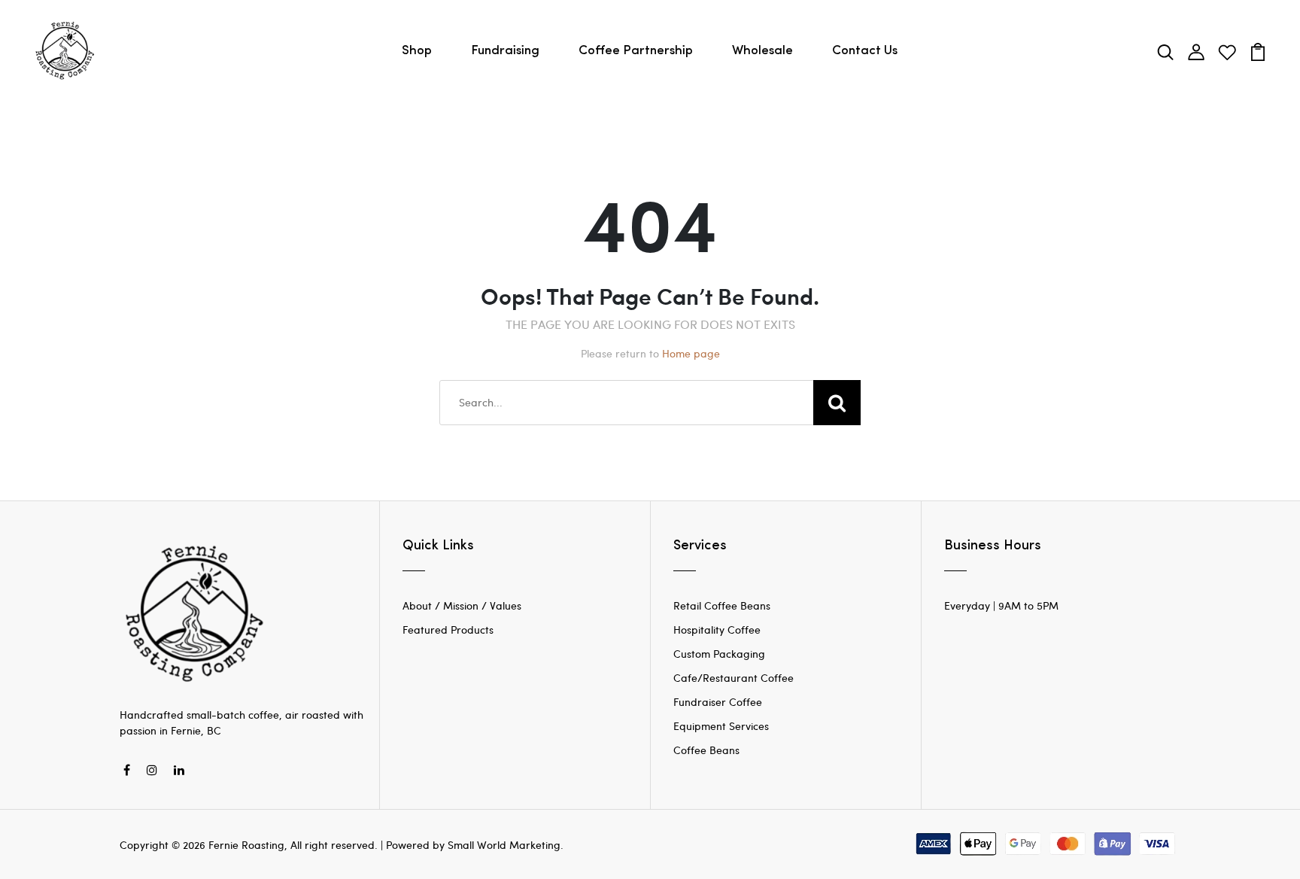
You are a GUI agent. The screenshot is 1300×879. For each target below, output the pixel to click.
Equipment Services (721, 726)
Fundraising (505, 50)
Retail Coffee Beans (721, 605)
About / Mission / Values (461, 605)
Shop (417, 50)
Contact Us (865, 50)
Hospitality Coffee (717, 629)
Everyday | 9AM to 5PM (1001, 605)
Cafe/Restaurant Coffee (733, 678)
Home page (691, 353)
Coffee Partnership (636, 50)
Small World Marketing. (505, 845)
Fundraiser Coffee (717, 702)
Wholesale (762, 50)
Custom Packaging (719, 653)
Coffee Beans (706, 750)
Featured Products (448, 629)
